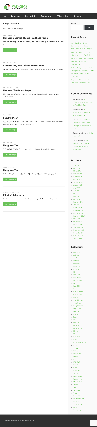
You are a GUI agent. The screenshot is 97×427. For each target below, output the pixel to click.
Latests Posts (15, 16)
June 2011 (76, 191)
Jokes (75, 317)
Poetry (75, 351)
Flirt (74, 283)
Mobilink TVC (77, 328)
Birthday (76, 261)
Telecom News (46, 16)
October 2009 (78, 236)
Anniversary (77, 252)
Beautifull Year (10, 117)
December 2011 (78, 177)
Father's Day (77, 278)
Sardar (75, 373)
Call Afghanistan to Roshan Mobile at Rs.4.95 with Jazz (83, 102)
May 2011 (76, 193)
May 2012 (76, 168)
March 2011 (77, 199)
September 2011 (79, 182)
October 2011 (78, 179)
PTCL (75, 359)
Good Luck (77, 297)
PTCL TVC (76, 362)
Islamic (75, 314)
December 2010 (78, 207)
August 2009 (77, 238)
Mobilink (76, 325)
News (75, 340)
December (76, 266)
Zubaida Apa (77, 410)
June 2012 (76, 165)
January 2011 (78, 205)
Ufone (75, 393)
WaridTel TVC (77, 404)
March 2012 (77, 171)
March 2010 (77, 222)
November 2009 (78, 233)
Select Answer (78, 376)
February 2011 (78, 202)
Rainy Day (76, 370)
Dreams (76, 269)
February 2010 (78, 224)
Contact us (77, 16)
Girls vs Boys (77, 294)
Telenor (75, 385)
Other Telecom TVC (79, 342)
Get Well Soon (78, 292)
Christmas (76, 263)
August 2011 (77, 185)
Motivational (77, 334)
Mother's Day (77, 331)
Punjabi (75, 365)
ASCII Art (76, 255)
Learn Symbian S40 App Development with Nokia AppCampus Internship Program (82, 46)
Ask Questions (78, 258)
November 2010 (78, 210)
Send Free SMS (30, 16)
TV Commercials (62, 16)
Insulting (76, 311)
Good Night (77, 303)
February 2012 (78, 174)
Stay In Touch (77, 382)
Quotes (75, 368)
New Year (76, 337)
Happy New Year (11, 145)
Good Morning (78, 300)
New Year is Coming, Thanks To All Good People (25, 38)
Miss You (76, 323)
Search (73, 24)
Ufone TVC (76, 396)
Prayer (75, 356)
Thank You (77, 390)
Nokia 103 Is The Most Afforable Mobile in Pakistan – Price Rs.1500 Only (82, 61)
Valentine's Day (78, 399)
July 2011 (76, 188)
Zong (75, 407)
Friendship (76, 286)
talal (15, 35)
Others (75, 345)
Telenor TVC (77, 387)
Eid (74, 272)
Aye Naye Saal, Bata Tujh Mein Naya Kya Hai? (24, 65)
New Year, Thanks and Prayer (17, 90)
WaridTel (76, 401)
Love (75, 320)
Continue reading (10, 50)
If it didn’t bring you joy (14, 195)
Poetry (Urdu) (77, 354)
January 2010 (78, 227)
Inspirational (77, 308)
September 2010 (79, 216)
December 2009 (78, 230)
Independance (78, 306)
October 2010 (78, 213)
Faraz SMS (77, 275)
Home (4, 16)
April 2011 (76, 196)
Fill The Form (77, 280)
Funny (75, 289)
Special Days (77, 379)
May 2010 (76, 219)
